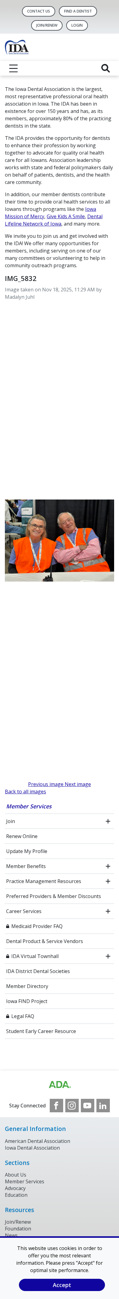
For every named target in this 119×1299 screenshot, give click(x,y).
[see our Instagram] (72, 1105)
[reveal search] (105, 68)
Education (16, 1195)
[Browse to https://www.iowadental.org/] (59, 1085)
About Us (15, 1174)
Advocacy (15, 1188)
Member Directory (27, 986)
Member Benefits (26, 866)
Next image (78, 784)
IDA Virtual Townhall (35, 956)
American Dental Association (37, 1141)
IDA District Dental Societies (38, 971)
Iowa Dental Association (32, 1147)
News (11, 1235)
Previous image (46, 784)
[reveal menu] (13, 68)
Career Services (23, 911)
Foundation (18, 1228)
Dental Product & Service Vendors (44, 941)
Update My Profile (26, 851)
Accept (62, 1285)
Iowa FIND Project (26, 1001)
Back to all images (25, 791)
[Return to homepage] (59, 47)
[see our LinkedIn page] (103, 1105)
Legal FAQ (22, 1016)
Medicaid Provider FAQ (37, 926)
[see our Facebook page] (56, 1105)
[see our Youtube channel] (87, 1105)
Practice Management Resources (43, 881)
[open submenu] (108, 821)
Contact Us (38, 11)
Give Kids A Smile (66, 216)
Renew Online (22, 836)
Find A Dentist (78, 11)
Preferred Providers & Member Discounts (53, 896)
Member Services (29, 806)
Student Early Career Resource (41, 1031)
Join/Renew (46, 25)
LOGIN (77, 25)
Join (10, 821)
